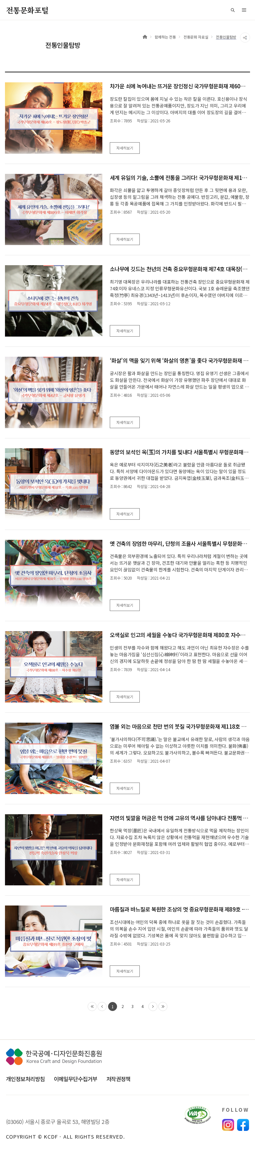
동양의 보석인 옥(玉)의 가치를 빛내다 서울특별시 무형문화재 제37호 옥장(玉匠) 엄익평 (180, 451)
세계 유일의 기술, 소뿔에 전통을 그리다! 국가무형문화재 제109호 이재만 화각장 (180, 177)
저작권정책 (118, 1079)
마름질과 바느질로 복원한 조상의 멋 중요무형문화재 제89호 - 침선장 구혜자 (180, 909)
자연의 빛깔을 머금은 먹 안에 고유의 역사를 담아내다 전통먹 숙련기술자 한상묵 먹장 (180, 817)
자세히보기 (124, 148)
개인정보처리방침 (25, 1079)
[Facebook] (243, 1125)
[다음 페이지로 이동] (152, 1006)
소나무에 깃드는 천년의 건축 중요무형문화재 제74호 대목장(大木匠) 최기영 (180, 268)
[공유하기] (245, 38)
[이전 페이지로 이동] (102, 1006)
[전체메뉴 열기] (244, 10)
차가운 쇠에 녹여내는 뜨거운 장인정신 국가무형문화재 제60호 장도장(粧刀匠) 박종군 (180, 86)
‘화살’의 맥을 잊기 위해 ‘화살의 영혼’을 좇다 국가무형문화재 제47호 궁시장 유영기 (180, 360)
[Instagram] (228, 1125)
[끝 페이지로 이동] (162, 1006)
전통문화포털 (27, 9)
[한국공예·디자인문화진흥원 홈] (54, 1057)
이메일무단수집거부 (75, 1079)
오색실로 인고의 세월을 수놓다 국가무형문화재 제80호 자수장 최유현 (180, 634)
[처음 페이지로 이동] (92, 1006)
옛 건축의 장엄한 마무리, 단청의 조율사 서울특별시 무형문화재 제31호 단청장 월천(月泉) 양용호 (180, 543)
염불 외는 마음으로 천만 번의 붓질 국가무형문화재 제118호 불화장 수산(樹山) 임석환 (180, 726)
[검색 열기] (233, 10)
